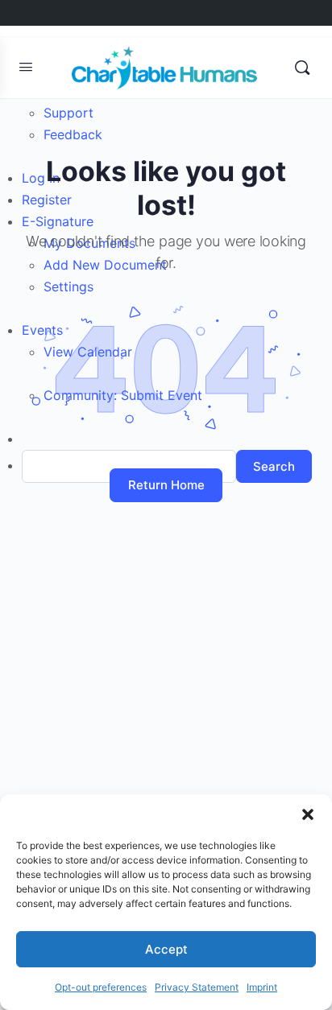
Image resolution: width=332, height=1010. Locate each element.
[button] (308, 814)
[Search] (302, 67)
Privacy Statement (197, 987)
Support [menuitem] (68, 113)
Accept (166, 949)
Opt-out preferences (101, 987)
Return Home (166, 485)
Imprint (262, 987)
